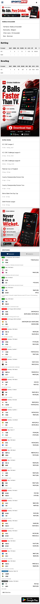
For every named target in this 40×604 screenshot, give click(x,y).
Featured (11, 254)
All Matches (7, 592)
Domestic (30, 254)
